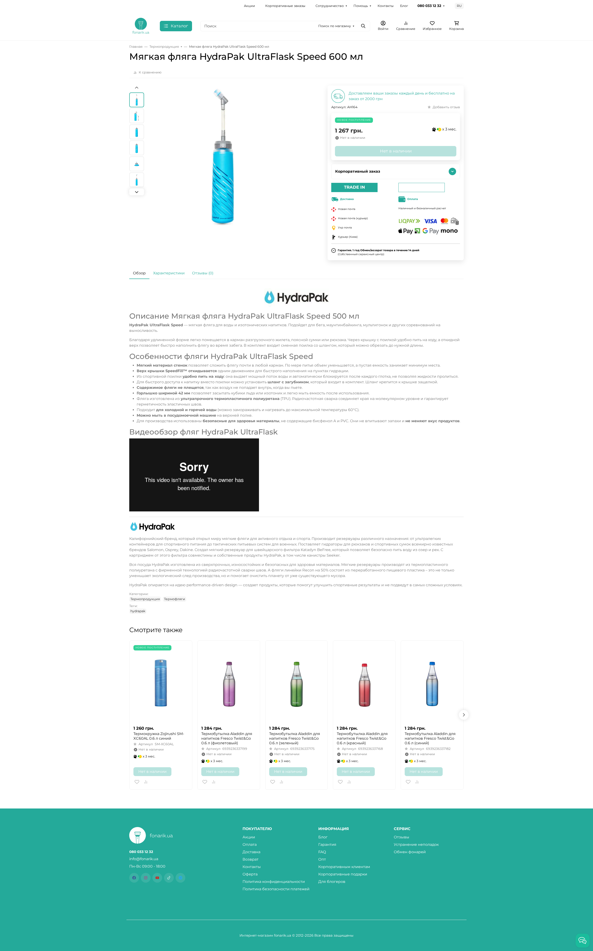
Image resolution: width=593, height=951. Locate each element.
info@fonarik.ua (143, 859)
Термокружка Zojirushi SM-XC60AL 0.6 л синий (158, 736)
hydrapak (137, 611)
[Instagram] (146, 878)
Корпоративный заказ (357, 171)
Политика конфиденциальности (274, 881)
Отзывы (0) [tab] (202, 273)
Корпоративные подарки (342, 874)
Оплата (250, 844)
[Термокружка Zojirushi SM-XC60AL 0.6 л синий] (160, 683)
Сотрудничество (329, 6)
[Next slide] (136, 191)
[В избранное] (136, 782)
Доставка (251, 852)
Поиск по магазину (334, 26)
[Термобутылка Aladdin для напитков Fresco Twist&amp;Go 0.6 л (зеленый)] (296, 683)
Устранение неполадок (416, 844)
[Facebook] (134, 878)
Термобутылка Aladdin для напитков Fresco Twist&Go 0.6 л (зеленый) (294, 738)
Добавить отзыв (446, 107)
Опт (322, 859)
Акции (249, 6)
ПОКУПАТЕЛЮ (257, 829)
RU (459, 6)
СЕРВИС (402, 829)
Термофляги (174, 599)
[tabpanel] (296, 451)
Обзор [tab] (139, 273)
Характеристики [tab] (169, 273)
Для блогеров (331, 881)
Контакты (386, 6)
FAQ (322, 852)
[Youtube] (157, 878)
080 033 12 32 (429, 6)
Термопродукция (145, 599)
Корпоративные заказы (285, 6)
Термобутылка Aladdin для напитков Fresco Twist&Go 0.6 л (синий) (430, 738)
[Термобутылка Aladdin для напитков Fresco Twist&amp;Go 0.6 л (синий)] (432, 683)
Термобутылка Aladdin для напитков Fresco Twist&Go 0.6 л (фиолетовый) (226, 738)
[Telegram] (180, 878)
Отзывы (401, 837)
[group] (222, 168)
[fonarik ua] (140, 25)
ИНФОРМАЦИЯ (333, 829)
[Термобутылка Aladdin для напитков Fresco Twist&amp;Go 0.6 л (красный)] (364, 683)
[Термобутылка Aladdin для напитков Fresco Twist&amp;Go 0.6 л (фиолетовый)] (228, 683)
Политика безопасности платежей (276, 889)
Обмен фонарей (410, 852)
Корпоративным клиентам (344, 867)
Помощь (360, 6)
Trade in (354, 187)
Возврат (251, 859)
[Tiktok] (169, 878)
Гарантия (327, 844)
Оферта (250, 874)
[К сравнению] (145, 782)
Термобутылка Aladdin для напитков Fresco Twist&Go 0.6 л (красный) (362, 738)
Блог (404, 6)
